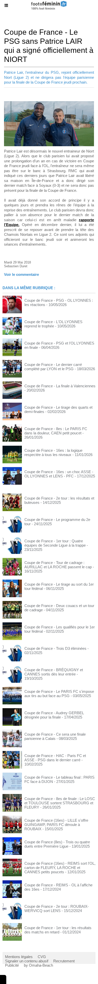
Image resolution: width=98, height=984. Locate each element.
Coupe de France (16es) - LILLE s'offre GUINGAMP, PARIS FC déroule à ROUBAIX (56, 824)
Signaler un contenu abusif (26, 961)
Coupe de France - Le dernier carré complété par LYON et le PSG (53, 366)
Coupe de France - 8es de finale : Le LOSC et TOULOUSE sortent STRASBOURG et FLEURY (59, 803)
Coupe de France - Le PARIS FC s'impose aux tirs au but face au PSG (59, 693)
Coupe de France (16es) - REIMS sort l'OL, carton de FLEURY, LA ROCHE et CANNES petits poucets (59, 867)
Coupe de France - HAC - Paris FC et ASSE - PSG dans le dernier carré (55, 757)
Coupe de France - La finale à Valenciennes (59, 386)
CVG (42, 957)
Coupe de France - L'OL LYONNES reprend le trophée (53, 324)
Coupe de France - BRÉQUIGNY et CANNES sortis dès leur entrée (53, 672)
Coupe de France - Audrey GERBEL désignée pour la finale (54, 715)
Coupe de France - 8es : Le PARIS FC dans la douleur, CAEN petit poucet (55, 431)
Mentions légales (19, 957)
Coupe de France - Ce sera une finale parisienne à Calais (55, 736)
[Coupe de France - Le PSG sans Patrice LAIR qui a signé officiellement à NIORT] (49, 103)
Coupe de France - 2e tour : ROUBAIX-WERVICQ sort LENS (56, 908)
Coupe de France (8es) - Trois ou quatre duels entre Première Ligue (57, 844)
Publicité (12, 965)
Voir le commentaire (21, 274)
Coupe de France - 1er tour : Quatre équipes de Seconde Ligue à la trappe (55, 543)
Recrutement (64, 961)
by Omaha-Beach (38, 965)
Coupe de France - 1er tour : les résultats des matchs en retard (57, 930)
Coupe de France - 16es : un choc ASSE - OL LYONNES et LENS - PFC (58, 474)
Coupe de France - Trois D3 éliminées (55, 648)
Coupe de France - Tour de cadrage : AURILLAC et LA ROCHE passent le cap (58, 564)
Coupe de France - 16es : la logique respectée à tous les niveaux (53, 452)
